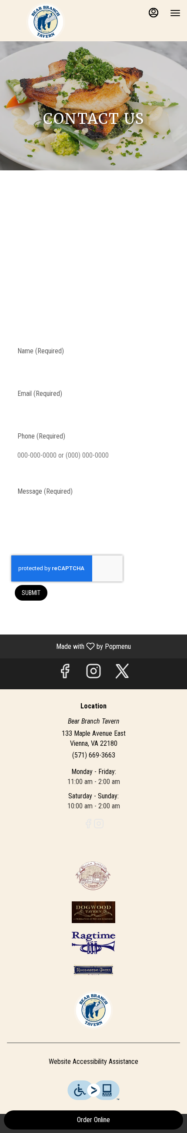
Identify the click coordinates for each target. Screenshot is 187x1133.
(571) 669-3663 (93, 755)
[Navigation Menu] (175, 13)
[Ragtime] (93, 942)
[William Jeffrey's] (93, 875)
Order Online (93, 1120)
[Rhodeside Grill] (93, 969)
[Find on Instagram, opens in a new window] (93, 674)
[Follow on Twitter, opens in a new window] (122, 674)
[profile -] (153, 12)
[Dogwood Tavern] (93, 911)
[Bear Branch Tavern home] (46, 21)
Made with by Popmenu (69, 646)
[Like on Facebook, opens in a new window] (65, 674)
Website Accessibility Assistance (93, 1061)
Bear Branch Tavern (93, 1010)
